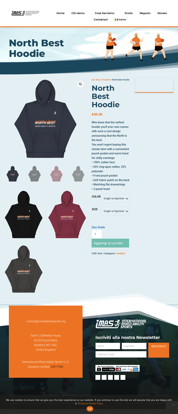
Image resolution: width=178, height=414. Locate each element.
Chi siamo (77, 13)
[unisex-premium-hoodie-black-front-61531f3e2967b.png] (24, 238)
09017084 (57, 366)
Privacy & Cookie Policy (90, 403)
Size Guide (98, 227)
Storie (128, 13)
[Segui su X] (154, 4)
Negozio (145, 13)
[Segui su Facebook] (141, 4)
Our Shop (96, 80)
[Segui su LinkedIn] (166, 4)
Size (95, 209)
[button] (80, 84)
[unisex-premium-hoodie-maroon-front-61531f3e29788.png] (67, 238)
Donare (162, 13)
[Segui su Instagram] (147, 4)
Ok (89, 408)
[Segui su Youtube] (160, 4)
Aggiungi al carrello (108, 243)
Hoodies (106, 80)
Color (96, 196)
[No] (173, 405)
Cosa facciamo (104, 13)
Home (60, 13)
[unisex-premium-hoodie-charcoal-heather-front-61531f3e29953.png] (24, 293)
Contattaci (101, 19)
